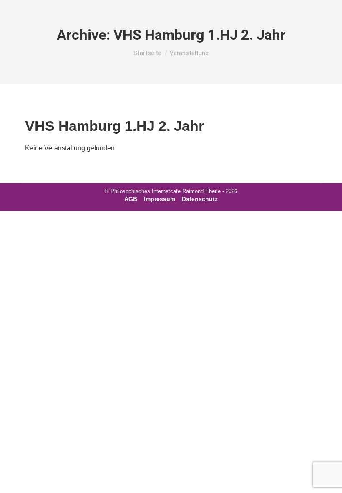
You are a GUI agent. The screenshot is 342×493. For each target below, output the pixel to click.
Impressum (159, 199)
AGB (130, 199)
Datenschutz (200, 199)
